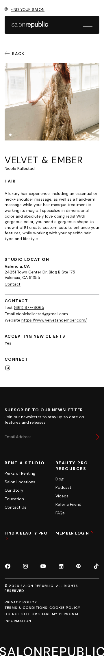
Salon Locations (20, 481)
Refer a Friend (68, 504)
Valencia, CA (17, 266)
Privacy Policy (21, 602)
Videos (61, 496)
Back (18, 53)
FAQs (60, 513)
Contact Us (15, 507)
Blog (59, 479)
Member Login (72, 533)
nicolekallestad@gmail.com (42, 313)
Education (14, 498)
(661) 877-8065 (29, 307)
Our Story (14, 490)
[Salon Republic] (30, 24)
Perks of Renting (20, 473)
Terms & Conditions (26, 607)
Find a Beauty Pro (26, 533)
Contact (13, 284)
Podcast (63, 487)
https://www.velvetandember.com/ (54, 320)
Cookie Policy (65, 607)
